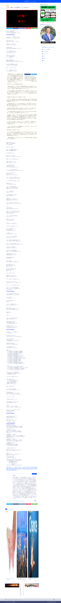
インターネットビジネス (12, 467)
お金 (7, 467)
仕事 (33, 467)
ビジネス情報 (45, 51)
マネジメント (25, 467)
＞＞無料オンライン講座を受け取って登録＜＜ (48, 22)
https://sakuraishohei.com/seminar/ (17, 500)
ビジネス (17, 467)
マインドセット (21, 467)
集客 (43, 60)
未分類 (7, 5)
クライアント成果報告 (46, 49)
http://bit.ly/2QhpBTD (10, 34)
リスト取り (30, 467)
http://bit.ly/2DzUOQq (10, 423)
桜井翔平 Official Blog (30, 1)
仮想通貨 (36, 467)
